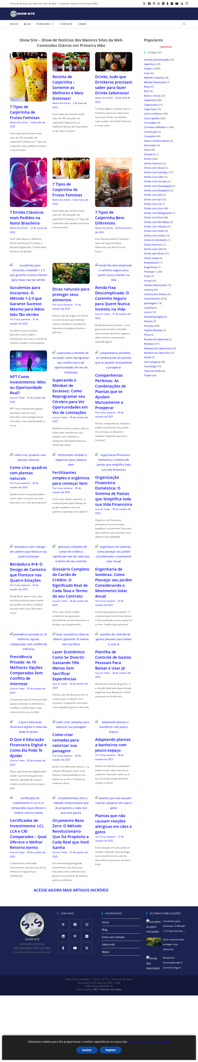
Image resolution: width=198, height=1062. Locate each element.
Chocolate (150, 122)
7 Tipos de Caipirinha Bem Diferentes (109, 218)
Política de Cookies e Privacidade (149, 1041)
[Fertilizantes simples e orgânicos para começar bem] (71, 464)
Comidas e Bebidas (155, 127)
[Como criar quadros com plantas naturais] (28, 460)
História (148, 289)
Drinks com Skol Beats (156, 222)
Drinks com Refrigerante (158, 213)
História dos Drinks (155, 294)
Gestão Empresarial (155, 285)
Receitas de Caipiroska (157, 353)
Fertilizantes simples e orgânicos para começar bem (71, 478)
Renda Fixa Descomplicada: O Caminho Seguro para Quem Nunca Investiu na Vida (112, 298)
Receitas (149, 343)
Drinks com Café (153, 177)
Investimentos (152, 298)
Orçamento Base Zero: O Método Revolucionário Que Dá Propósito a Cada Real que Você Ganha (70, 834)
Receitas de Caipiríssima (157, 348)
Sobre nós (108, 944)
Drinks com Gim (153, 195)
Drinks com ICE (152, 204)
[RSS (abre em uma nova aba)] (182, 4)
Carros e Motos (153, 113)
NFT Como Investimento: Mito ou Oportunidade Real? (28, 384)
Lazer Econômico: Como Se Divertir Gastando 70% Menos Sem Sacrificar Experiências (68, 665)
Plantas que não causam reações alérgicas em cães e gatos (113, 823)
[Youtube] (75, 948)
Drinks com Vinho (154, 231)
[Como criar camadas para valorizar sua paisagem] (71, 727)
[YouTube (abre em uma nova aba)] (177, 4)
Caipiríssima (151, 104)
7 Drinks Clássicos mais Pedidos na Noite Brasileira (27, 218)
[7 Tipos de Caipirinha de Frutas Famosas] (28, 99)
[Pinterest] (75, 936)
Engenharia (150, 267)
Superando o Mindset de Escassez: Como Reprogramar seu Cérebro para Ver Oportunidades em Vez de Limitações (70, 396)
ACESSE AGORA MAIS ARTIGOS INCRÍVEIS (71, 890)
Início (105, 922)
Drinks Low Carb (153, 249)
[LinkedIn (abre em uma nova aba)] (163, 4)
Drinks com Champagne (158, 186)
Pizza (147, 334)
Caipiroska (150, 109)
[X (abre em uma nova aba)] (144, 4)
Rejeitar (111, 1050)
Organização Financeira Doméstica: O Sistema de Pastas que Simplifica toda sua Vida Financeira (113, 491)
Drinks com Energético (157, 190)
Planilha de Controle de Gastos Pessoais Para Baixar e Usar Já (113, 660)
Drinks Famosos (153, 244)
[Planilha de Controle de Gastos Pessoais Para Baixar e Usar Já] (113, 644)
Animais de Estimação (156, 59)
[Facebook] (75, 924)
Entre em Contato (113, 937)
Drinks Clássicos (153, 163)
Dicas (147, 149)
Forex (147, 276)
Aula (146, 73)
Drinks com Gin (152, 199)
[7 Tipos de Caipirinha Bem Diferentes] (113, 204)
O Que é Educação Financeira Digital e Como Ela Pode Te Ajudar (28, 747)
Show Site (83, 983)
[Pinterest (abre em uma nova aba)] (154, 4)
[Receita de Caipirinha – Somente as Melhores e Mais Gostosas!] (71, 69)
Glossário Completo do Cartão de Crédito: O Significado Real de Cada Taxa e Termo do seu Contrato (70, 582)
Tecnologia (150, 366)
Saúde (147, 357)
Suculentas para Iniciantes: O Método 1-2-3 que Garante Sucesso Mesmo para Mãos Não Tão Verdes (27, 301)
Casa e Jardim (151, 118)
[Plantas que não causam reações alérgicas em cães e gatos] (113, 808)
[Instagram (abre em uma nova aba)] (158, 4)
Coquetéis (150, 136)
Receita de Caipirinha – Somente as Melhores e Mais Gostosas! (67, 87)
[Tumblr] (63, 948)
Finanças (149, 271)
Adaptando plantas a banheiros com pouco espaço (113, 745)
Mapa (105, 952)
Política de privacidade (77, 979)
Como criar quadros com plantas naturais (28, 473)
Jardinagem (150, 303)
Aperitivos (150, 64)
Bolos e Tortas (152, 95)
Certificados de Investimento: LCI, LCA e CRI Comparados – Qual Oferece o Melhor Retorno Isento (28, 834)
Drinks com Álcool (154, 168)
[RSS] (87, 948)
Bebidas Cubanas (154, 77)
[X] (63, 924)
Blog (146, 86)
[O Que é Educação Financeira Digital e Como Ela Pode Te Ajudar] (28, 732)
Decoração (150, 145)
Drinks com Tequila (155, 226)
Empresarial (151, 262)
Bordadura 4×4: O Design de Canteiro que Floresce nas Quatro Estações (28, 572)
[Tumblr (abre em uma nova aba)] (168, 4)
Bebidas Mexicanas (155, 82)
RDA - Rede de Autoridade (107, 989)
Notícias (148, 326)
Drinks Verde (151, 258)
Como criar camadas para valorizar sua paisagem (65, 742)
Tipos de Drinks (153, 371)
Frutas (147, 280)
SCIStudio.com (99, 983)
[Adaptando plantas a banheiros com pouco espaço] (113, 732)
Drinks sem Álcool (154, 253)
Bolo (146, 91)
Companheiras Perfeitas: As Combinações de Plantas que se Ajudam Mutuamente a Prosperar (110, 391)
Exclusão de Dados (123, 979)
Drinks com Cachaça (155, 172)
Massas (148, 321)
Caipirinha (150, 100)
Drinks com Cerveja (155, 181)
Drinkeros (149, 154)
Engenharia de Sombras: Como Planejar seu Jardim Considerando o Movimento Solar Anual (113, 582)
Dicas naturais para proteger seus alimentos (70, 294)
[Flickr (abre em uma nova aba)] (172, 4)
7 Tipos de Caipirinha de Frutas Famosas (25, 112)
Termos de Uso (101, 979)
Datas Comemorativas (157, 141)
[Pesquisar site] (184, 24)
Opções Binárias (153, 330)
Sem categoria (152, 362)
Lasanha (149, 307)
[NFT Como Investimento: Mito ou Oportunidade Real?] (28, 369)
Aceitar (87, 1050)
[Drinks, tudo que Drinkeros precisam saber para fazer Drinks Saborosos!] (113, 69)
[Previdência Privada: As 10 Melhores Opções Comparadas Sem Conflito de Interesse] (28, 649)
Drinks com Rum (153, 217)
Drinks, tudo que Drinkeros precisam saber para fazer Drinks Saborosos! (113, 84)
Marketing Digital (154, 316)
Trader (148, 375)
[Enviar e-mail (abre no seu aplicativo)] (186, 4)
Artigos (148, 68)
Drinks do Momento (155, 240)
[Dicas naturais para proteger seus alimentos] (71, 281)
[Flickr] (87, 936)
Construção (150, 131)
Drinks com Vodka (154, 235)
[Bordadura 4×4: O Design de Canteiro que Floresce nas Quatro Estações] (28, 556)
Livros (147, 312)
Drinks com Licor (153, 208)
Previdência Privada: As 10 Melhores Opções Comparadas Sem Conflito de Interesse (26, 670)
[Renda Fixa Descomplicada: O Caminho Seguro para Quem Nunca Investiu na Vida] (113, 280)
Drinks (147, 158)
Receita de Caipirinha (156, 339)
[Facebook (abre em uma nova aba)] (149, 4)
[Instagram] (87, 924)
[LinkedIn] (63, 936)
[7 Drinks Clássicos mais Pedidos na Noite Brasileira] (28, 204)
